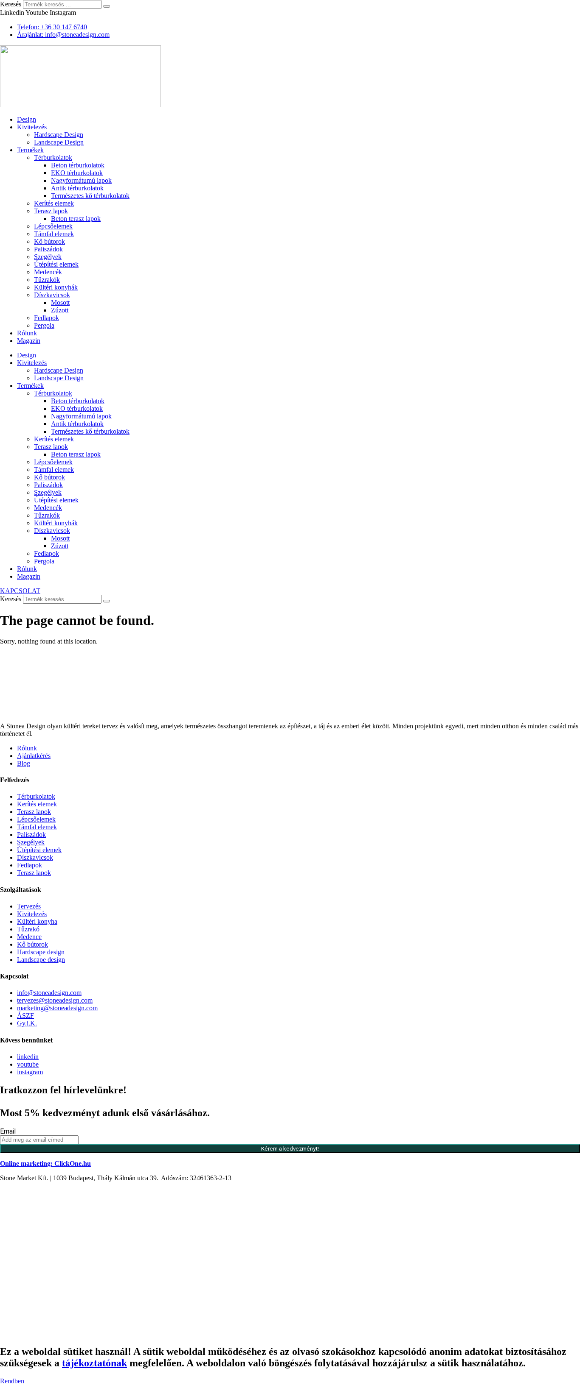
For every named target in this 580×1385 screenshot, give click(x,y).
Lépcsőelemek (53, 226)
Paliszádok (48, 249)
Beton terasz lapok (76, 218)
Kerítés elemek (54, 203)
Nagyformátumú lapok (81, 180)
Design (26, 119)
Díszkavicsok (52, 294)
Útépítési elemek (56, 264)
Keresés (10, 4)
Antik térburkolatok (77, 188)
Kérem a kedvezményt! (290, 1148)
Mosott (60, 302)
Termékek (30, 149)
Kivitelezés (32, 127)
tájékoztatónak (94, 1362)
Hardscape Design (58, 134)
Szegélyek (48, 256)
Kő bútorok (49, 241)
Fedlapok (46, 317)
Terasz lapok (51, 211)
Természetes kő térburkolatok (90, 195)
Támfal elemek (54, 233)
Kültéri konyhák (56, 287)
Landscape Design (59, 142)
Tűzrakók (47, 279)
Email (8, 1131)
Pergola (44, 325)
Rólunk (27, 333)
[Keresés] (106, 6)
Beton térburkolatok (77, 165)
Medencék (48, 272)
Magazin (28, 340)
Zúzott (59, 310)
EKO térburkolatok (77, 172)
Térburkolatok (53, 157)
